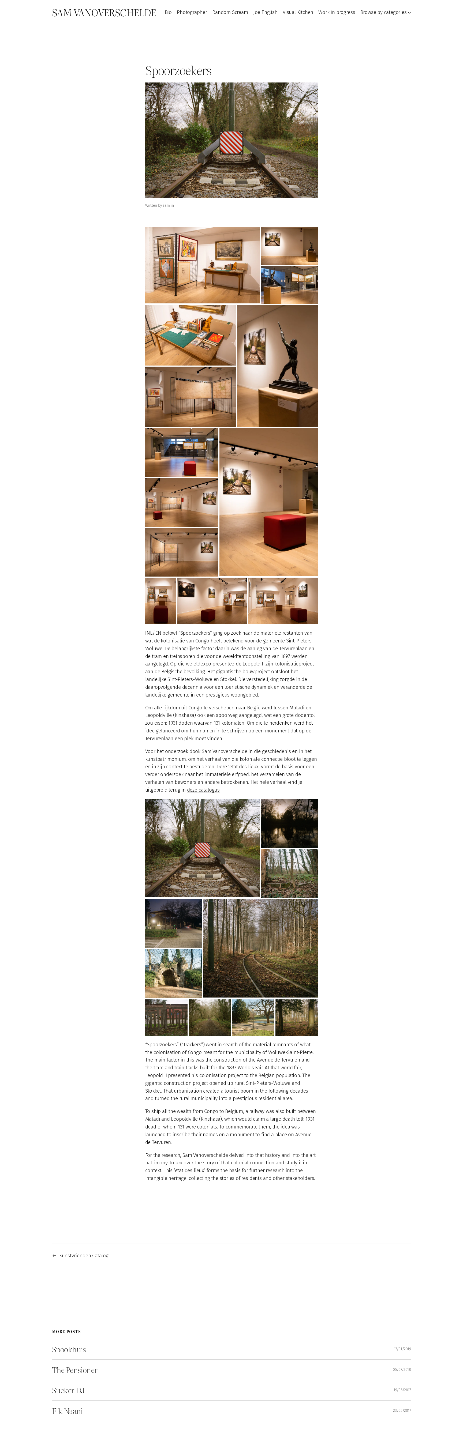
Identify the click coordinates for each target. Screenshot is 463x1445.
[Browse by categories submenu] (409, 12)
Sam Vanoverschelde (104, 12)
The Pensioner (75, 1370)
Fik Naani (67, 1411)
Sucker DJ (68, 1390)
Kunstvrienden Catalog (84, 1255)
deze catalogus (203, 790)
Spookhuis (69, 1349)
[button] (202, 265)
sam (166, 205)
